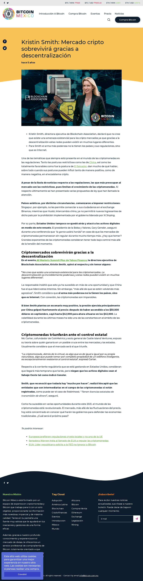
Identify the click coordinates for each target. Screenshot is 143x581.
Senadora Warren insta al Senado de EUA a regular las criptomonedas (69, 440)
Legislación (77, 520)
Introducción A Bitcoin (51, 13)
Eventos (95, 13)
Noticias (119, 13)
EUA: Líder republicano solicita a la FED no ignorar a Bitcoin (62, 444)
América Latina (59, 504)
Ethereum (77, 512)
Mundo (55, 528)
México (55, 524)
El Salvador (80, 166)
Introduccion (58, 520)
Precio (107, 13)
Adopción (57, 500)
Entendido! (22, 574)
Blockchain (58, 508)
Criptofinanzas (59, 512)
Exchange (77, 516)
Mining (75, 524)
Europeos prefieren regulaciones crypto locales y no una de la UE (66, 436)
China (92, 162)
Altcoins (76, 500)
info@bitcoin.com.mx (88, 575)
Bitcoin (75, 504)
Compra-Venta (79, 508)
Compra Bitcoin (77, 13)
